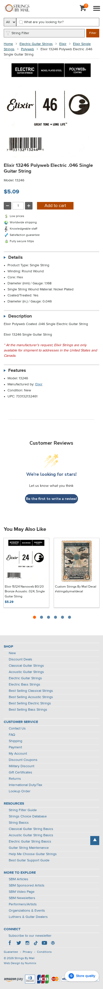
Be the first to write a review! (51, 498)
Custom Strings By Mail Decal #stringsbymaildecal (75, 589)
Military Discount (21, 766)
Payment (15, 747)
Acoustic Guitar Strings (26, 672)
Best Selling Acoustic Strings (31, 697)
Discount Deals (20, 659)
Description (20, 316)
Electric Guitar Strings (36, 44)
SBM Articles (18, 879)
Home (8, 44)
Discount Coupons (23, 760)
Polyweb (27, 49)
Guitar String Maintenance (29, 848)
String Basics (19, 822)
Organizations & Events (27, 910)
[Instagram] (27, 943)
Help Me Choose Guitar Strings (33, 854)
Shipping (15, 741)
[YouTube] (44, 943)
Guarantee (11, 952)
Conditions (44, 952)
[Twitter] (18, 943)
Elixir (62, 44)
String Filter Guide (23, 810)
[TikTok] (36, 943)
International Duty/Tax (25, 785)
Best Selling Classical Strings (31, 691)
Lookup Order (19, 791)
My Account (18, 753)
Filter (92, 33)
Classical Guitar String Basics (31, 829)
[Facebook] (10, 943)
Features (17, 370)
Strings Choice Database (28, 816)
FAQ (12, 735)
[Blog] (52, 943)
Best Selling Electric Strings (30, 703)
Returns (15, 778)
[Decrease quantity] (7, 206)
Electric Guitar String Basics (30, 841)
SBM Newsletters (22, 898)
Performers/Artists (23, 904)
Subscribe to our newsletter (30, 936)
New (12, 653)
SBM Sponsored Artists (26, 885)
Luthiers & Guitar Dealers (28, 917)
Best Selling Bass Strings (28, 709)
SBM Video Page (21, 892)
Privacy (27, 952)
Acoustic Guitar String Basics (31, 835)
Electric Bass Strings (24, 684)
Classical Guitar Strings (26, 665)
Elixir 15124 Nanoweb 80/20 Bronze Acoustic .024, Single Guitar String (25, 591)
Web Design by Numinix (20, 963)
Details (15, 257)
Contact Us (17, 728)
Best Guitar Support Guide (29, 860)
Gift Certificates (20, 772)
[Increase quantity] (28, 206)
